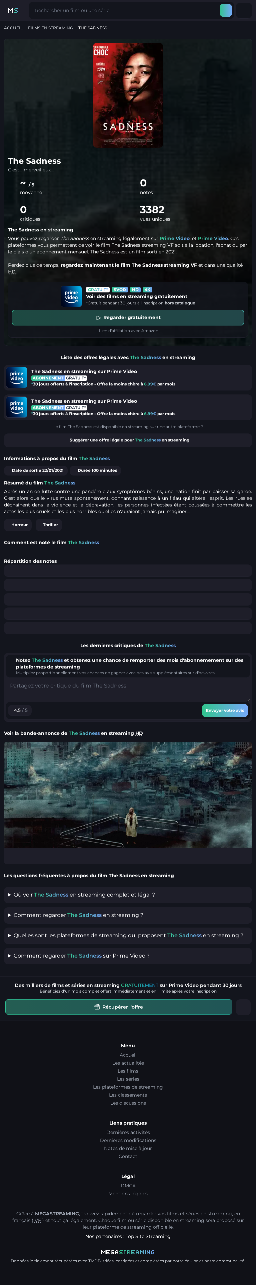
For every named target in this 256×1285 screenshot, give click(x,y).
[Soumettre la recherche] (226, 10)
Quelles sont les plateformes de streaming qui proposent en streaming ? (128, 935)
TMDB (94, 1260)
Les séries (128, 1079)
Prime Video (175, 238)
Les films (128, 1071)
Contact (128, 1156)
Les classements (128, 1095)
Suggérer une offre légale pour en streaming (129, 439)
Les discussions (128, 1103)
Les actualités (128, 1063)
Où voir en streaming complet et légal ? (84, 895)
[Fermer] (243, 1007)
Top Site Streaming (148, 1236)
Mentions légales (128, 1194)
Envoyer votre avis (225, 710)
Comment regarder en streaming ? (78, 915)
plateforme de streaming (122, 1227)
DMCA (128, 1186)
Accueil (13, 27)
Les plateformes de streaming (128, 1087)
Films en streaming (50, 27)
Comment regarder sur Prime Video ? (82, 956)
